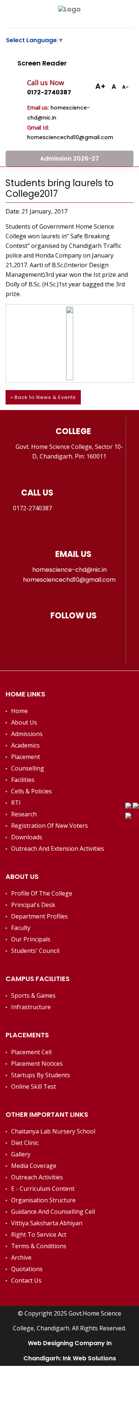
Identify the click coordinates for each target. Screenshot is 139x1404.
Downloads (26, 837)
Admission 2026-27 (69, 158)
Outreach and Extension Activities (57, 848)
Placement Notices (37, 1063)
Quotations (27, 1269)
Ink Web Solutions (89, 1358)
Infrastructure (31, 1007)
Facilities (22, 780)
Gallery (20, 1154)
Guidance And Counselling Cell (53, 1211)
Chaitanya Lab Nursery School (53, 1131)
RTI (16, 803)
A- (125, 87)
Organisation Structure (43, 1200)
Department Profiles (39, 916)
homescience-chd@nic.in (69, 569)
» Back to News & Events (43, 397)
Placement (25, 757)
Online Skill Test (33, 1086)
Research (24, 814)
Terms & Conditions (38, 1246)
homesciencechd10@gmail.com (69, 579)
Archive (21, 1257)
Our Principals (30, 939)
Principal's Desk (33, 905)
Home (19, 711)
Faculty (20, 928)
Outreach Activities (37, 1177)
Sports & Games (33, 995)
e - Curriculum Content (43, 1189)
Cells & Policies (31, 791)
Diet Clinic (25, 1143)
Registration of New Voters (49, 826)
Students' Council (35, 951)
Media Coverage (33, 1166)
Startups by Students (40, 1075)
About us (24, 722)
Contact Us (26, 1280)
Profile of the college (41, 893)
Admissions (27, 734)
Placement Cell (31, 1052)
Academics (25, 745)
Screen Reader (41, 63)
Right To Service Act (38, 1234)
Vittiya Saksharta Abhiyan (46, 1223)
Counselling (27, 768)
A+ (100, 86)
